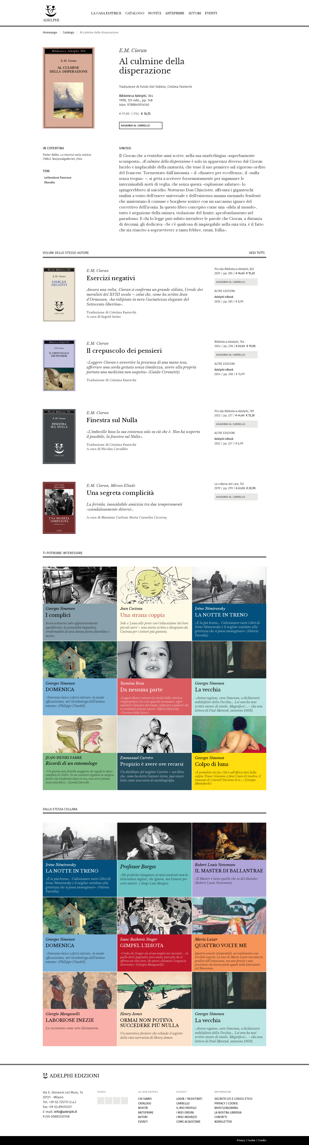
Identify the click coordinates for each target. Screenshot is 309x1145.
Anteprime (174, 13)
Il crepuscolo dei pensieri (124, 350)
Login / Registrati (189, 1098)
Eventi (211, 13)
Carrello (182, 1103)
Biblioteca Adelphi (132, 96)
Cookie (233, 1103)
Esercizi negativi (111, 278)
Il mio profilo (186, 1108)
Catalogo (134, 13)
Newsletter (223, 1121)
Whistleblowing (226, 1108)
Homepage (50, 32)
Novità (154, 13)
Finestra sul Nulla (112, 420)
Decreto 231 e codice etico (233, 1098)
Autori (194, 13)
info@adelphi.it (65, 1112)
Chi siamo (145, 1098)
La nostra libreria (227, 1112)
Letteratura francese (57, 177)
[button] (255, 50)
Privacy (219, 1103)
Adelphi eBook (223, 297)
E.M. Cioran (133, 50)
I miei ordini (185, 1112)
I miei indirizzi (186, 1117)
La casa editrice (106, 13)
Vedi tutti (257, 253)
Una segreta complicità (120, 493)
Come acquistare (188, 1121)
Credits (262, 1140)
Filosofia (49, 182)
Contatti (220, 1117)
